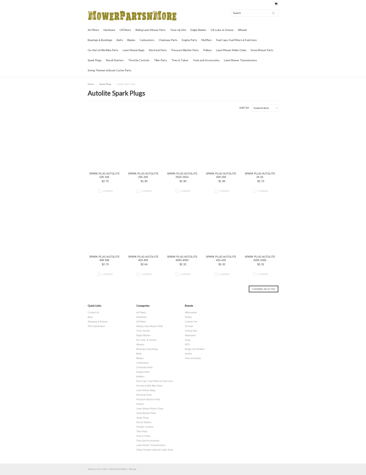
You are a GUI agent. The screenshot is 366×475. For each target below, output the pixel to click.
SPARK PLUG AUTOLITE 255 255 (143, 175)
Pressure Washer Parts (185, 50)
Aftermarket (191, 312)
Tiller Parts (160, 60)
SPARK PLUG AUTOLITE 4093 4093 (182, 258)
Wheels (242, 29)
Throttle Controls (138, 60)
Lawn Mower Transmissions (240, 60)
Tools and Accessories (206, 60)
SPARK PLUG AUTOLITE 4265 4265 (260, 258)
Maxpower (190, 335)
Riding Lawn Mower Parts (150, 29)
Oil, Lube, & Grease (222, 29)
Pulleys (207, 50)
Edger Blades (198, 29)
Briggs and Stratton (195, 349)
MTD (187, 344)
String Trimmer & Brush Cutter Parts (109, 70)
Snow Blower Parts (262, 50)
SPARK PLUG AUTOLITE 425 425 (221, 258)
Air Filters (93, 29)
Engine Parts (189, 40)
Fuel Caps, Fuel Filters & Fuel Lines (236, 40)
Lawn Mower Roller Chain (231, 50)
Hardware (109, 29)
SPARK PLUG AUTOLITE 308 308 (104, 258)
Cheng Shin (191, 331)
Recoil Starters (115, 60)
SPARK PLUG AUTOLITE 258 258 (221, 175)
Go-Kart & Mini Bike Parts (103, 50)
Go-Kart (189, 326)
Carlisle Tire (191, 321)
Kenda (188, 353)
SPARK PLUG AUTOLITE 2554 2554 (182, 175)
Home (91, 84)
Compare (108, 191)
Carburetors (147, 40)
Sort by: (244, 108)
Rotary (188, 317)
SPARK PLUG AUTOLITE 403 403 (143, 258)
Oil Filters (125, 29)
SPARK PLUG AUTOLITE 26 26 (260, 175)
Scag (187, 340)
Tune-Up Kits (178, 29)
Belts (120, 40)
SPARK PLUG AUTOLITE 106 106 (104, 175)
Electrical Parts (158, 50)
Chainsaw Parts (168, 40)
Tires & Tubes (179, 60)
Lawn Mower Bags (133, 50)
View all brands (193, 358)
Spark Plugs (95, 60)
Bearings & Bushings (100, 40)
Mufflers (206, 40)
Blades (131, 40)
